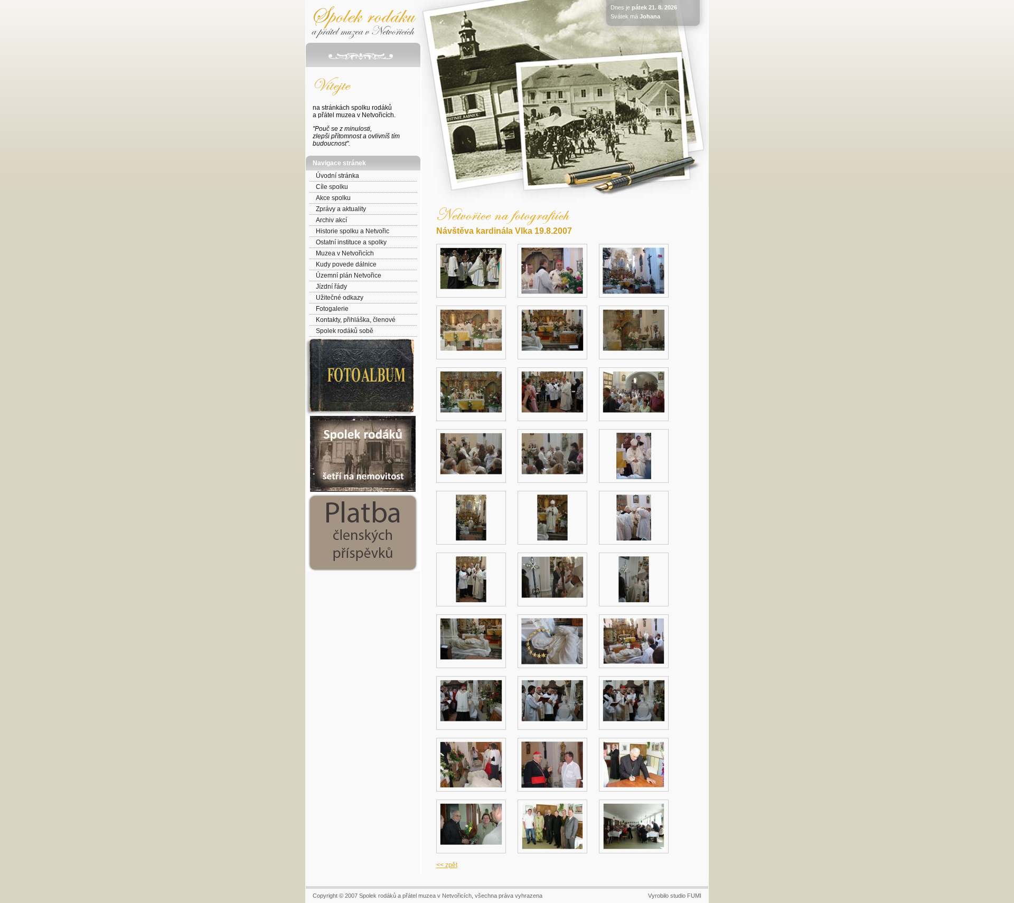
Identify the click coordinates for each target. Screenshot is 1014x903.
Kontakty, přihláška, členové (356, 320)
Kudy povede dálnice (346, 264)
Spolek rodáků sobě (344, 331)
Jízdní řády (331, 286)
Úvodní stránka (337, 175)
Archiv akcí (331, 220)
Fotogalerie (332, 308)
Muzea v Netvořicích (345, 253)
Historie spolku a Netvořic (352, 231)
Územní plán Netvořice (348, 275)
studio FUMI (685, 895)
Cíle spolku (332, 187)
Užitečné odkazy (339, 297)
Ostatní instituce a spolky (351, 242)
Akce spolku (333, 198)
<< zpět (446, 865)
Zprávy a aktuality (341, 209)
